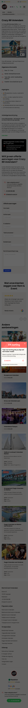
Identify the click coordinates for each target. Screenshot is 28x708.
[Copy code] (23, 361)
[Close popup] (25, 343)
